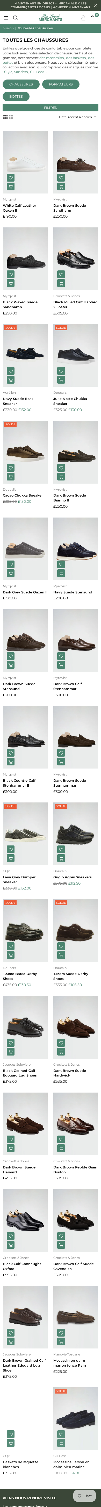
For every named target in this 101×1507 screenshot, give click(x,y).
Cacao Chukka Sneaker (23, 495)
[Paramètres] (83, 17)
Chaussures (21, 84)
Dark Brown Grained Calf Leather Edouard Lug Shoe (24, 1365)
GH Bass (37, 72)
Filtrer (50, 108)
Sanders (21, 72)
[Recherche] (15, 17)
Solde (10, 327)
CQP (8, 72)
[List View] (11, 116)
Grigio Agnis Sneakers (72, 877)
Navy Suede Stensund (72, 592)
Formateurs (61, 84)
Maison (8, 28)
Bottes (16, 96)
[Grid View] (5, 116)
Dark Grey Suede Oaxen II (25, 592)
